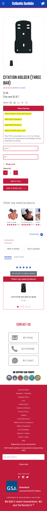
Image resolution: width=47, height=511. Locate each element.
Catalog (23, 415)
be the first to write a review (23, 273)
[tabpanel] (23, 293)
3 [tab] (23, 307)
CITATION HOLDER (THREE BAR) (22, 80)
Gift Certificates (23, 430)
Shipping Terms (23, 397)
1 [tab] (18, 307)
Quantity (7, 168)
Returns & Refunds (23, 408)
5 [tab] (29, 307)
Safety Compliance (23, 426)
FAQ (23, 400)
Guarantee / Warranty (23, 393)
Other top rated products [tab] (23, 279)
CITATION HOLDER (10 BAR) (23, 297)
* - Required (9, 164)
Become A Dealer (23, 433)
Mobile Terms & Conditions (23, 422)
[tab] (13, 248)
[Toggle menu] (3, 3)
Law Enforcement (23, 419)
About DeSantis (23, 390)
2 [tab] (20, 307)
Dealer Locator (23, 437)
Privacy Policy (23, 411)
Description (23, 108)
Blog (23, 440)
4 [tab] (26, 307)
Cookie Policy (23, 404)
